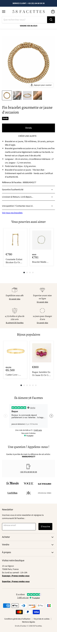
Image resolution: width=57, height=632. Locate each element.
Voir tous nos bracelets (12, 212)
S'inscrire (45, 526)
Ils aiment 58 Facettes (15, 322)
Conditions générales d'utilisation (17, 619)
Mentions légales (28, 622)
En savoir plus (14, 299)
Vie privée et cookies (41, 619)
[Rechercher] (51, 19)
